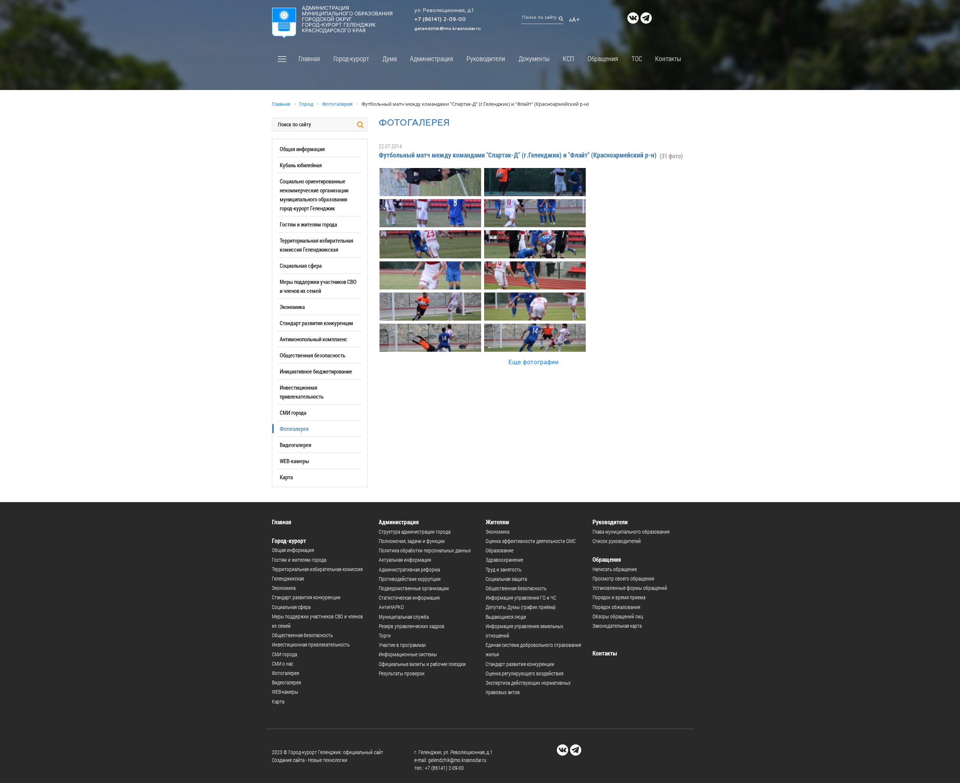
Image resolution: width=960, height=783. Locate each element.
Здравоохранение (504, 559)
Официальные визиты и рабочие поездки (422, 664)
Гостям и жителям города (308, 224)
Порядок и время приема (618, 597)
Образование (499, 550)
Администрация (431, 58)
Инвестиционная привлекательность (311, 644)
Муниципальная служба (404, 616)
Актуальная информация (405, 559)
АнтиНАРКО (391, 606)
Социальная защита (506, 578)
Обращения (603, 58)
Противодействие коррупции (410, 578)
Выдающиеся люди (506, 616)
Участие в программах (402, 644)
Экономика (292, 306)
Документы (534, 58)
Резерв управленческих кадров (411, 626)
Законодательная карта (617, 625)
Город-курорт (351, 58)
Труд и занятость (503, 569)
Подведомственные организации (414, 588)
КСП (568, 58)
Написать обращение (614, 569)
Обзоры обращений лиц (617, 616)
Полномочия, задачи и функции (412, 540)
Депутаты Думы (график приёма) (521, 606)
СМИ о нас (282, 663)
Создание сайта (288, 760)
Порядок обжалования (616, 606)
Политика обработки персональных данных (425, 550)
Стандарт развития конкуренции (316, 323)
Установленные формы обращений (629, 587)
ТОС (637, 58)
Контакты (668, 58)
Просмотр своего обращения (623, 578)
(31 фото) (671, 156)
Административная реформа (409, 569)
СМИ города (293, 412)
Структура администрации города (414, 531)
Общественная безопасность (312, 355)
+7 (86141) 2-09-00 (440, 19)
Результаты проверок (401, 673)
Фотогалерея (294, 428)
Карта (286, 477)
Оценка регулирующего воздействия (524, 673)
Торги (385, 635)
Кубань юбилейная (301, 165)
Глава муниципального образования (630, 531)
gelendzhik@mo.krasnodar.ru (447, 29)
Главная (309, 58)
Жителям (497, 522)
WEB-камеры (294, 461)
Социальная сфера (301, 265)
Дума (389, 58)
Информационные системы (408, 654)
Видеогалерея (295, 444)
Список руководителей (616, 540)
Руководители (485, 58)
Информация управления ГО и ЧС (521, 597)
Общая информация (302, 149)
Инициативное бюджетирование (316, 371)
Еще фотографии (533, 362)
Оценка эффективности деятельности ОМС (531, 540)
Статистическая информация (409, 597)
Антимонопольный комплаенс (313, 339)
